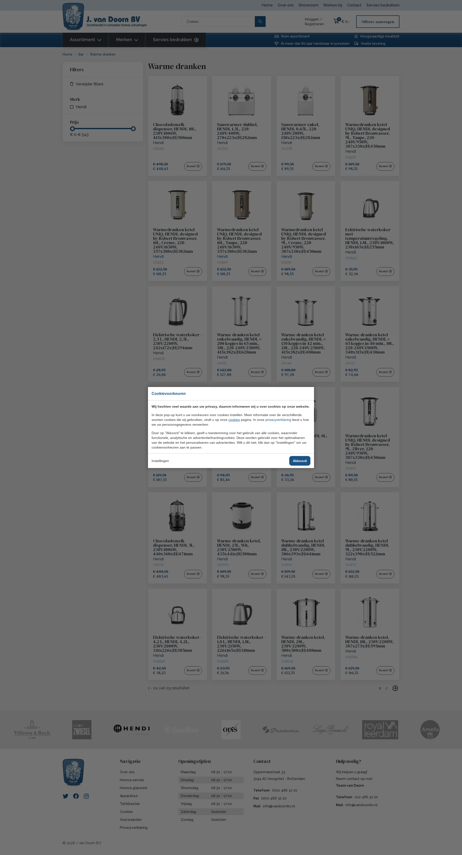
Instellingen (160, 461)
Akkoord (300, 461)
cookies (234, 420)
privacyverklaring (278, 420)
